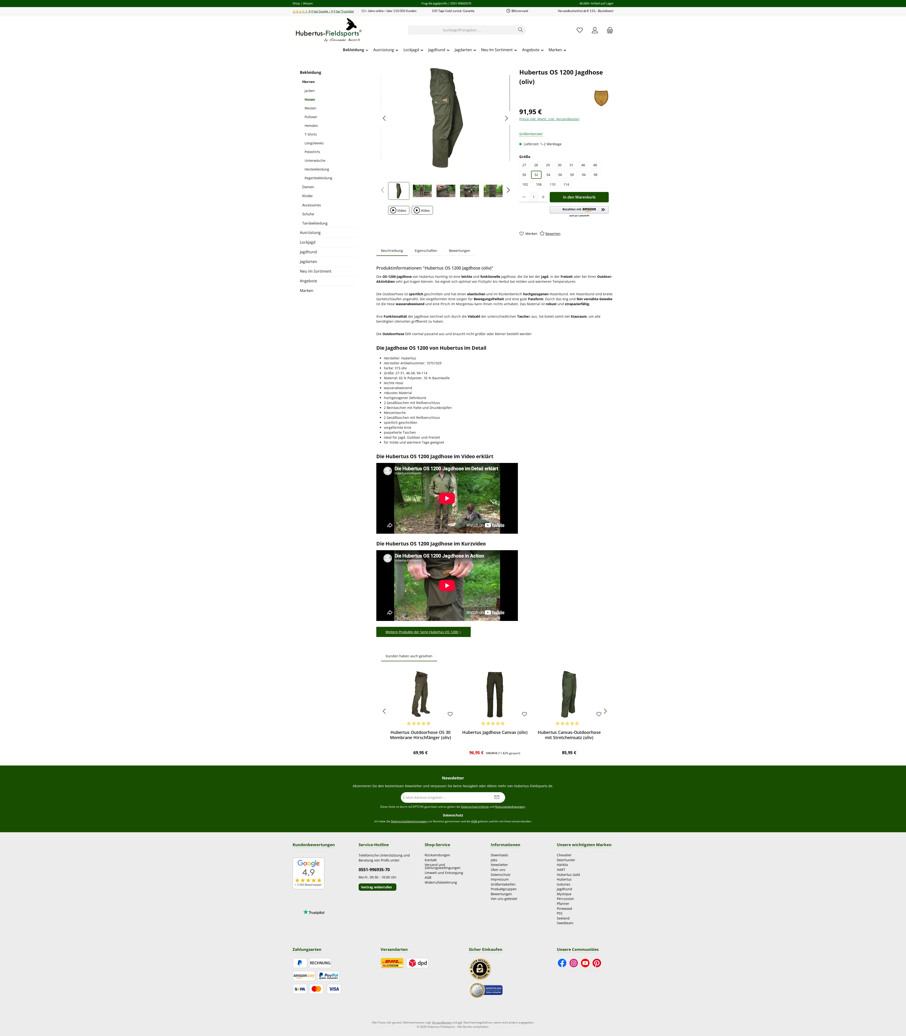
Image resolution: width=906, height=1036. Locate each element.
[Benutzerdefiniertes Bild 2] (486, 989)
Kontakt (431, 860)
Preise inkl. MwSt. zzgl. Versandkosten (549, 119)
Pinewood (564, 908)
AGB (474, 821)
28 (536, 165)
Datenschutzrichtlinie (475, 806)
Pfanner (563, 903)
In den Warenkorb (579, 197)
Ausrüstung (310, 232)
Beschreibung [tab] (392, 250)
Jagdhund (308, 251)
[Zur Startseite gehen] (328, 30)
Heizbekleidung (317, 169)
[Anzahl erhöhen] (543, 197)
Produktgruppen (504, 889)
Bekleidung (310, 72)
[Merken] (450, 714)
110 (552, 184)
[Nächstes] (506, 118)
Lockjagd (307, 242)
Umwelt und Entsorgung (444, 872)
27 (524, 165)
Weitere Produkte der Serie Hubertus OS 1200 (422, 632)
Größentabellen (503, 884)
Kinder (307, 195)
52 (536, 174)
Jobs (494, 860)
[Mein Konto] (594, 30)
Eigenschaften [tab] (426, 250)
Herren (308, 81)
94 (584, 174)
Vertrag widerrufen (376, 887)
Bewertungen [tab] (459, 250)
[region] (445, 133)
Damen (308, 186)
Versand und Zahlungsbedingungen (443, 866)
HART (561, 869)
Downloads (499, 855)
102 (525, 184)
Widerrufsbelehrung (441, 882)
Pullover (311, 117)
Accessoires (311, 205)
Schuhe (308, 214)
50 (524, 174)
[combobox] (461, 30)
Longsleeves (314, 143)
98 (595, 174)
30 (560, 165)
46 (583, 165)
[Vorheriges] (384, 118)
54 (548, 174)
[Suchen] (520, 30)
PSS (559, 913)
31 (571, 165)
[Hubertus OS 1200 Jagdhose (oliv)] (445, 118)
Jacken (310, 90)
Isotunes (563, 884)
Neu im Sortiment (315, 271)
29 (548, 165)
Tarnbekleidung (314, 223)
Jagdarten (308, 261)
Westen (310, 108)
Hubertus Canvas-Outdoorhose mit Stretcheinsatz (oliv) (569, 735)
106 (539, 184)
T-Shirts (311, 134)
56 (560, 174)
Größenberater (531, 134)
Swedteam (565, 923)
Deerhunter (566, 860)
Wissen (308, 3)
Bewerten (553, 233)
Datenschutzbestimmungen (409, 821)
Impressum (500, 879)
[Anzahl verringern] (524, 197)
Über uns (498, 869)
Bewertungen (501, 894)
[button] (579, 211)
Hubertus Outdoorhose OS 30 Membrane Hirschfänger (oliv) (420, 735)
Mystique (564, 894)
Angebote (308, 280)
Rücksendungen (437, 855)
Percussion (565, 898)
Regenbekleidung (318, 178)
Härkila (562, 864)
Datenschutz (501, 874)
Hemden (311, 125)
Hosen (310, 99)
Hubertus (564, 879)
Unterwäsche (315, 160)
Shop (296, 3)
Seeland (563, 918)
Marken (306, 290)
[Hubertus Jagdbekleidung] (601, 98)
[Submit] (497, 797)
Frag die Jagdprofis (434, 3)
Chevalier (564, 855)
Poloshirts (312, 152)
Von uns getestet (504, 898)
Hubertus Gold (568, 874)
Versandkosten (442, 1022)
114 (566, 184)
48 (595, 165)
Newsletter (499, 864)
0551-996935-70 (374, 869)
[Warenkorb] (608, 30)
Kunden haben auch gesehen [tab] (409, 656)
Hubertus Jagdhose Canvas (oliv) (495, 732)
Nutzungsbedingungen (510, 806)
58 (572, 174)
